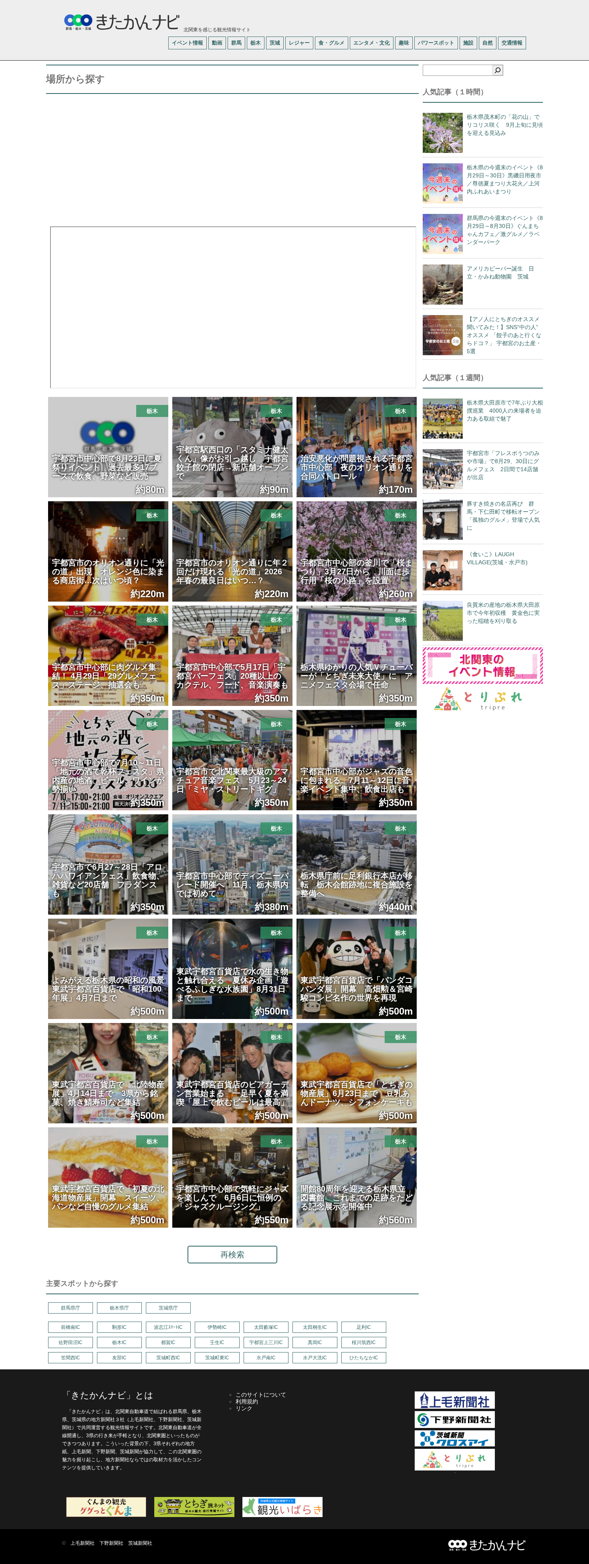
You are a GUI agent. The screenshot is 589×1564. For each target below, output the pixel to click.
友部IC (119, 1358)
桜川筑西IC (364, 1342)
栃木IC (119, 1342)
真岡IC (315, 1342)
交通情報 (512, 43)
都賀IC (168, 1342)
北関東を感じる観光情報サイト (216, 30)
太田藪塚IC (266, 1327)
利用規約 (247, 1401)
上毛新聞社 (83, 1543)
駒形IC (119, 1327)
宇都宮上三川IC (266, 1342)
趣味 (404, 43)
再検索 (232, 1254)
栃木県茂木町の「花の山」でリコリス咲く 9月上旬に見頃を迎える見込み (505, 125)
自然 (487, 43)
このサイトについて (261, 1394)
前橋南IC (70, 1327)
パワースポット (436, 43)
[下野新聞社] (455, 1426)
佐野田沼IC (70, 1342)
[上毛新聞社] (455, 1407)
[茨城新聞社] (455, 1445)
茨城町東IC (217, 1358)
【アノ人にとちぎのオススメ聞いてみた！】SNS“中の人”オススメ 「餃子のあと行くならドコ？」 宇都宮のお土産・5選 (504, 335)
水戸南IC (266, 1358)
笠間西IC (70, 1358)
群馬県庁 (70, 1308)
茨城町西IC (168, 1358)
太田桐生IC (315, 1327)
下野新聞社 (111, 1543)
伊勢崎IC (217, 1327)
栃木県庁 (119, 1308)
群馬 (236, 43)
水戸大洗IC (315, 1358)
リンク (244, 1408)
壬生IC (217, 1342)
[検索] (497, 70)
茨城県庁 (168, 1308)
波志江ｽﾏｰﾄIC (168, 1327)
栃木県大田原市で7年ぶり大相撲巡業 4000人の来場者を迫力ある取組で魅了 (505, 410)
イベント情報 (187, 43)
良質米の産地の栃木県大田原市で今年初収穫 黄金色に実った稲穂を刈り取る (503, 613)
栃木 (255, 43)
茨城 (275, 43)
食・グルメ (332, 43)
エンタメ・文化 (371, 43)
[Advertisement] (232, 158)
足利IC (364, 1327)
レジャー (299, 43)
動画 (217, 43)
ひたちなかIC (363, 1358)
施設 (468, 43)
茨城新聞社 (140, 1543)
